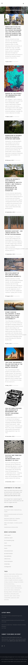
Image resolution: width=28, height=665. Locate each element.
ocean (19, 591)
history (8, 587)
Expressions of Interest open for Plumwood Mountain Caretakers (13, 137)
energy (15, 582)
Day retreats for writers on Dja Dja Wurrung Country (12, 615)
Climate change (7, 578)
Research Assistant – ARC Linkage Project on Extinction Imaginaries (14, 232)
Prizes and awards (8, 561)
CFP (18, 576)
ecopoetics (10, 582)
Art (10, 576)
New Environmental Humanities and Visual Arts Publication (13, 620)
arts (13, 576)
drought (10, 580)
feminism (19, 585)
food (5, 587)
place (17, 593)
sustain (18, 595)
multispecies (17, 589)
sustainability (7, 597)
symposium (13, 597)
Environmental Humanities (10, 585)
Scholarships (7, 564)
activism (6, 574)
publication (6, 595)
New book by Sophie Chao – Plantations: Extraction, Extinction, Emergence (14, 625)
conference (18, 578)
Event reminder (7, 545)
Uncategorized (7, 566)
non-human (15, 591)
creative (6, 580)
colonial (13, 578)
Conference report (8, 537)
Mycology (6, 591)
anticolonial (7, 576)
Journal (5, 589)
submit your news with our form (12, 495)
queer (11, 595)
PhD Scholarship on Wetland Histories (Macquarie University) (13, 275)
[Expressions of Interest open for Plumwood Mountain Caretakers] (14, 127)
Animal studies (11, 574)
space (14, 595)
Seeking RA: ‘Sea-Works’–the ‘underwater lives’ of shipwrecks (13, 95)
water (18, 597)
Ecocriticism (15, 580)
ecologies (20, 580)
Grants (5, 548)
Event (5, 543)
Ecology (6, 582)
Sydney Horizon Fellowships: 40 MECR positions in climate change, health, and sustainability (12, 315)
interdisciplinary (18, 587)
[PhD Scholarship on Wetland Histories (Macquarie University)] (14, 264)
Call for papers (7, 535)
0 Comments (15, 61)
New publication (7, 556)
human (12, 587)
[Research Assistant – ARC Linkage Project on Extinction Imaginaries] (14, 222)
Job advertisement (8, 553)
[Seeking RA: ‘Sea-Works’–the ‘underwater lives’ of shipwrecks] (14, 78)
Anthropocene (19, 574)
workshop (6, 599)
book (15, 576)
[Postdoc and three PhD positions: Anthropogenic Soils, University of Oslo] (14, 446)
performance (7, 593)
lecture (12, 589)
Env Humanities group (9, 540)
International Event (8, 550)
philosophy (13, 593)
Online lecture (7, 558)
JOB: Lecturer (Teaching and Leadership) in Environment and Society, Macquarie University (13, 412)
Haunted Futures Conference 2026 (11, 527)
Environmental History (9, 584)
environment (20, 582)
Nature (10, 591)
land (9, 589)
